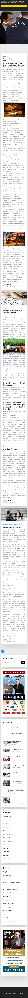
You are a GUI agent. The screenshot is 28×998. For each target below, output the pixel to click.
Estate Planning (7, 896)
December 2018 (7, 834)
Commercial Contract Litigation (11, 882)
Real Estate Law (7, 914)
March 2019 (6, 827)
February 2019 (7, 830)
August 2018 (6, 844)
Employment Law (8, 893)
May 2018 (6, 855)
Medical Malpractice (8, 903)
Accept (14, 6)
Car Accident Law (8, 879)
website (5, 146)
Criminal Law (6, 886)
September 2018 (7, 841)
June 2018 (6, 851)
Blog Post (5, 56)
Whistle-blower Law (8, 921)
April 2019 (6, 823)
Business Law (7, 875)
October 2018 (7, 837)
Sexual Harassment (8, 917)
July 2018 (6, 848)
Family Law (6, 900)
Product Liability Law (14, 524)
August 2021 (6, 820)
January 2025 (7, 816)
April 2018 (6, 858)
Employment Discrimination (10, 889)
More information (12, 338)
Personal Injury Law (8, 907)
